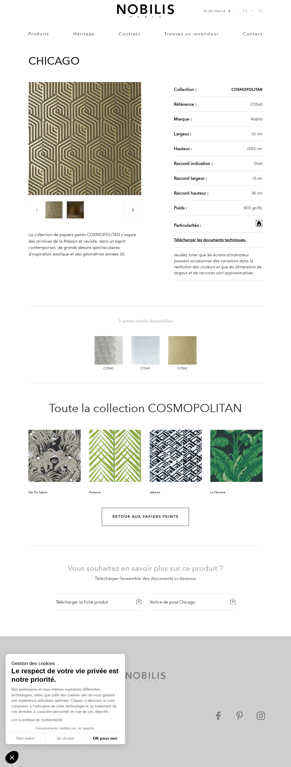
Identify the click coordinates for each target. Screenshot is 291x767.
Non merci (25, 738)
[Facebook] (218, 715)
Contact (253, 33)
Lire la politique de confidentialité (37, 720)
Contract (129, 33)
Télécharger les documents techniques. (210, 240)
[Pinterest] (239, 715)
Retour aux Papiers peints (145, 516)
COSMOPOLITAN (247, 89)
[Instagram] (261, 715)
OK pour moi (105, 738)
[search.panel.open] (260, 11)
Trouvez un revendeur (191, 33)
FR (245, 11)
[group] (54, 209)
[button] (12, 757)
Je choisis (65, 738)
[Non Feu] (259, 225)
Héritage (84, 33)
